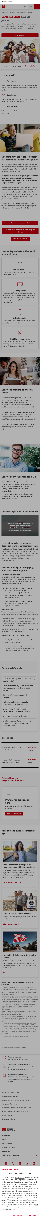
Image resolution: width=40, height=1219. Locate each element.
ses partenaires (19, 1177)
